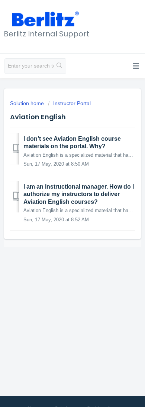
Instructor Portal (72, 103)
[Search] (60, 66)
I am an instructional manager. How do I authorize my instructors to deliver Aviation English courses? (78, 194)
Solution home (27, 103)
